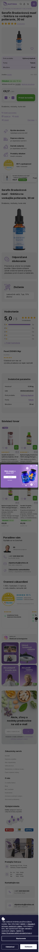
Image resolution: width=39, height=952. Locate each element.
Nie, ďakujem (10, 480)
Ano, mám (10, 477)
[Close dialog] (36, 465)
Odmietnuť (10, 947)
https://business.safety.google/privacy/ (17, 933)
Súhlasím (28, 947)
